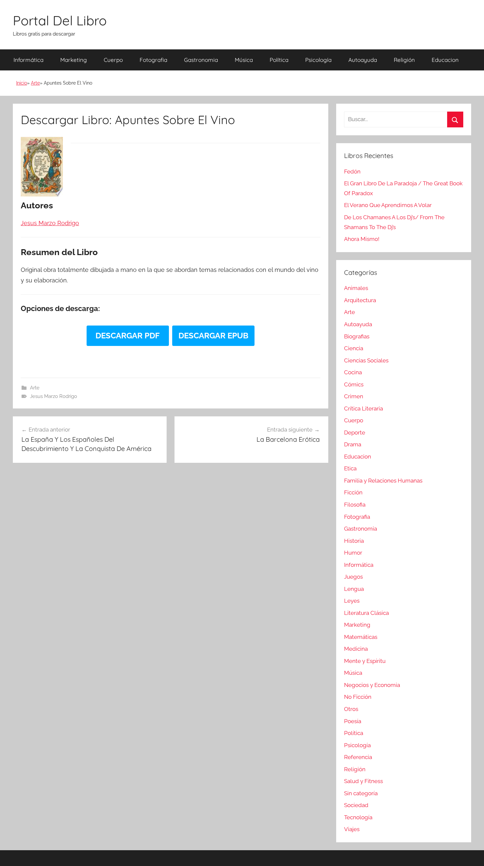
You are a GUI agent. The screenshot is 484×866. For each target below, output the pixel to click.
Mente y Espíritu (365, 661)
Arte (35, 83)
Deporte (354, 432)
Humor (353, 552)
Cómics (353, 384)
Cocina (353, 372)
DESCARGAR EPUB (213, 335)
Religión (404, 59)
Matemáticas (360, 637)
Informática (28, 59)
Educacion (445, 59)
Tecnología (358, 817)
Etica (350, 468)
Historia (354, 541)
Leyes (352, 600)
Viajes (352, 829)
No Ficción (357, 697)
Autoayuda (362, 59)
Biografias (356, 336)
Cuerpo (113, 59)
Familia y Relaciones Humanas (383, 480)
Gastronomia (201, 59)
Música (244, 59)
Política (279, 59)
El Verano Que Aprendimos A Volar (388, 205)
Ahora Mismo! (361, 239)
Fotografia (153, 59)
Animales (356, 288)
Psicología (318, 59)
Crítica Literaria (363, 408)
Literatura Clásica (366, 613)
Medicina (356, 648)
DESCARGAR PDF (127, 335)
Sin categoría (361, 793)
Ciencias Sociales (366, 360)
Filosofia (354, 504)
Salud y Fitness (363, 781)
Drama (352, 444)
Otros (351, 709)
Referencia (358, 757)
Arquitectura (360, 300)
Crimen (353, 396)
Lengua (354, 589)
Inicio (21, 83)
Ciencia (353, 348)
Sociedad (356, 805)
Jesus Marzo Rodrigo (53, 396)
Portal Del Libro (60, 20)
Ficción (353, 492)
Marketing (73, 59)
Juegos (353, 576)
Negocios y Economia (372, 685)
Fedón (352, 171)
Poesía (352, 721)
